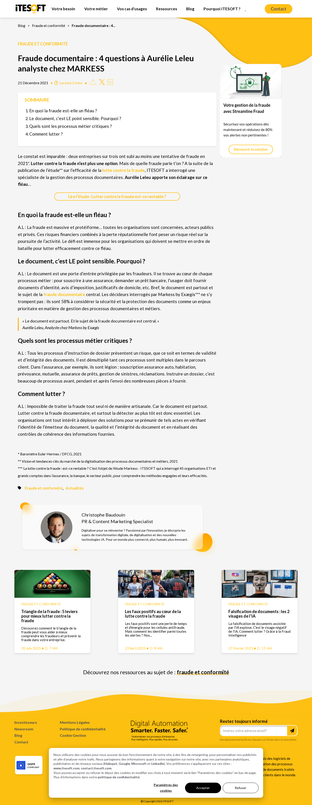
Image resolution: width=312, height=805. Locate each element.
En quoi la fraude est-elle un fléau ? (63, 110)
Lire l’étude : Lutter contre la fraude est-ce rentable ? (117, 196)
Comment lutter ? (46, 133)
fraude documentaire (64, 294)
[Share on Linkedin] (110, 83)
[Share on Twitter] (102, 83)
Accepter (203, 788)
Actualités (75, 488)
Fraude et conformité (48, 25)
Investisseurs (25, 722)
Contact (21, 742)
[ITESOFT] (30, 12)
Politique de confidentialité (83, 729)
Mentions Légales (75, 722)
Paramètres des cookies (166, 787)
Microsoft (139, 764)
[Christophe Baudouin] (56, 541)
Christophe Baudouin (103, 514)
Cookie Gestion (73, 735)
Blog (21, 25)
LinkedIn (157, 764)
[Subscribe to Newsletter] (292, 731)
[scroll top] (281, 794)
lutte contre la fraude (123, 170)
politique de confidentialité (119, 777)
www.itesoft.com (66, 768)
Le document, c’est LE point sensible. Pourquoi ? (75, 118)
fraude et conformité (203, 672)
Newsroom (23, 729)
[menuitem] (63, 9)
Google (124, 764)
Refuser (240, 788)
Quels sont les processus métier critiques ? (70, 126)
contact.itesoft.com (96, 768)
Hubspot (110, 764)
